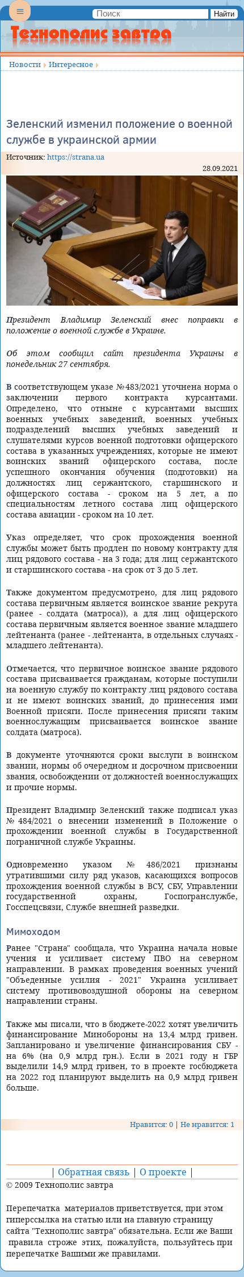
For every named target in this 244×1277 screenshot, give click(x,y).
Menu (20, 20)
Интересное (71, 64)
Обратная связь (94, 1172)
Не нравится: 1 (207, 1124)
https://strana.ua (75, 157)
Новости (25, 64)
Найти (224, 14)
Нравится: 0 (151, 1124)
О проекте (163, 1172)
